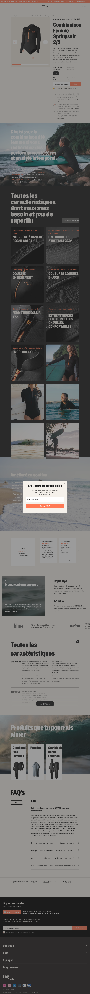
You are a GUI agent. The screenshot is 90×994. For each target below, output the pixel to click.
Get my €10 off (45, 506)
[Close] (65, 483)
